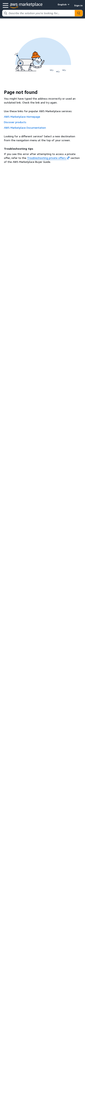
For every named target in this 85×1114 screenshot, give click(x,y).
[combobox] (38, 13)
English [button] (62, 4)
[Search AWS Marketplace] (79, 13)
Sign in (78, 5)
